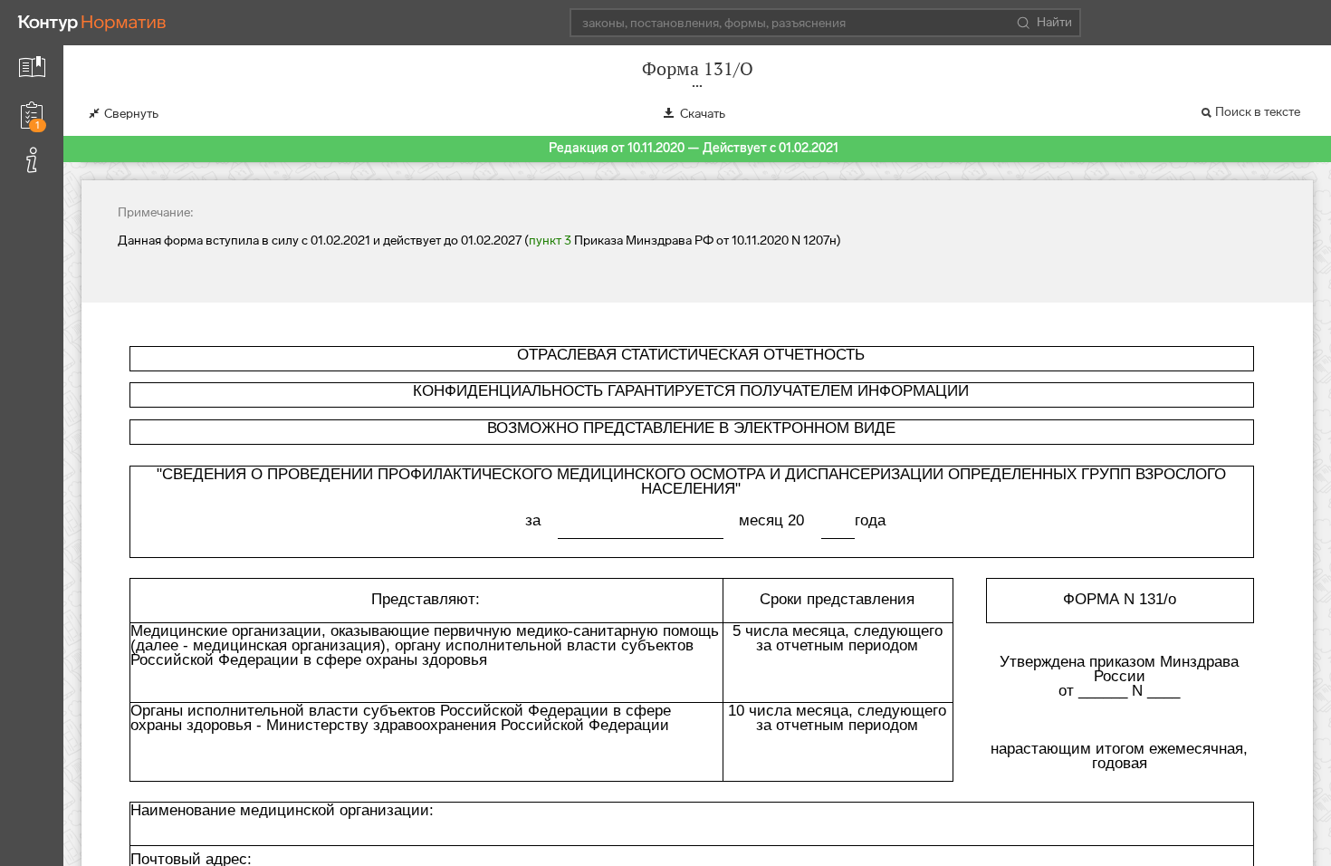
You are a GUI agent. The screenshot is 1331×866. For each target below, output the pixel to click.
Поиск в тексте (1257, 112)
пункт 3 (550, 240)
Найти (1054, 22)
